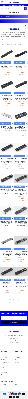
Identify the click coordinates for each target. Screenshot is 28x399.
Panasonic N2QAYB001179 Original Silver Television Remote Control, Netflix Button (21, 253)
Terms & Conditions (6, 370)
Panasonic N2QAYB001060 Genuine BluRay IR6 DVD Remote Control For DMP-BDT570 (21, 128)
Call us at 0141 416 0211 (14, 342)
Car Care (17, 364)
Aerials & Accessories (20, 355)
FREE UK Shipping (5, 359)
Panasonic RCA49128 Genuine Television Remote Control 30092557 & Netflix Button (7, 284)
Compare (12, 62)
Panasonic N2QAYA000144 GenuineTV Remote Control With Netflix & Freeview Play (7, 253)
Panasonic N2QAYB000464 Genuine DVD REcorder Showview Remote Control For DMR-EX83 (21, 192)
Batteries (17, 357)
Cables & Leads (19, 359)
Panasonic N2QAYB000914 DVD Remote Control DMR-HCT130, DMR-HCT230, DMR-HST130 (7, 191)
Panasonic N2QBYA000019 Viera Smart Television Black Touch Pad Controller (7, 223)
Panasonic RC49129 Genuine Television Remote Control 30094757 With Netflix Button (21, 284)
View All (16, 384)
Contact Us (4, 357)
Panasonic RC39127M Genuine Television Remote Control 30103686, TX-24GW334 (7, 97)
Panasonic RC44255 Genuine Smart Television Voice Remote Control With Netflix (7, 67)
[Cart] (26, 2)
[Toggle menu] (2, 2)
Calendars (17, 362)
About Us (3, 355)
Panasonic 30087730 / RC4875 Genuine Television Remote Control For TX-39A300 (21, 160)
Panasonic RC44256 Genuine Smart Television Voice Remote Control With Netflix (21, 67)
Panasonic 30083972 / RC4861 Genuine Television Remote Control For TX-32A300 (7, 160)
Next (17, 302)
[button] (25, 25)
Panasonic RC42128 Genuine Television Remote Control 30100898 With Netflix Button (21, 97)
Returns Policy (4, 372)
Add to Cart (5, 62)
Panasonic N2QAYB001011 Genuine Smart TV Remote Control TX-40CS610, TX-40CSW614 (7, 128)
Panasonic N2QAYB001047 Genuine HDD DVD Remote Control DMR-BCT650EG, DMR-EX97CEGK (20, 223)
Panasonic (3, 384)
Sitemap (3, 374)
